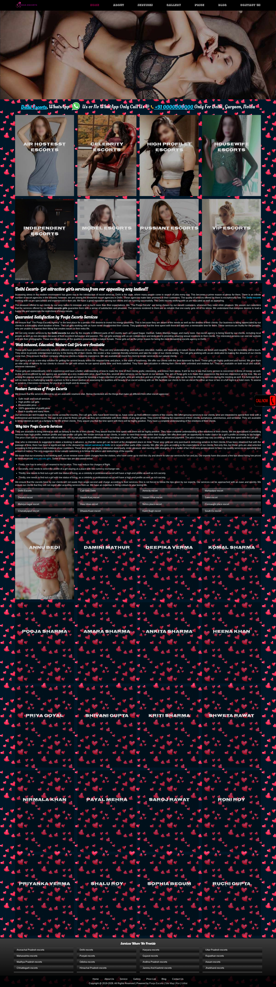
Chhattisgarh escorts (27, 968)
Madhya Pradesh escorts (29, 962)
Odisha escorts (87, 962)
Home (94, 5)
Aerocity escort (150, 490)
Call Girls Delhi (88, 490)
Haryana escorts (151, 950)
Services (145, 5)
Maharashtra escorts (27, 956)
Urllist (184, 983)
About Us (109, 979)
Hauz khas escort (89, 504)
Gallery (173, 5)
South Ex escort (213, 511)
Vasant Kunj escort (89, 497)
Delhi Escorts (34, 107)
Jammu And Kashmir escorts (157, 968)
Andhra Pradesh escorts (155, 962)
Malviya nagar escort (28, 504)
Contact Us (250, 5)
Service (124, 979)
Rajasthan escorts (214, 956)
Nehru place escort (152, 504)
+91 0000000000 (174, 107)
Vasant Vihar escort (152, 497)
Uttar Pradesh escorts (216, 950)
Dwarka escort (25, 497)
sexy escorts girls (42, 458)
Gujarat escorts (150, 956)
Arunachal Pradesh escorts (30, 950)
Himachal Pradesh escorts (93, 968)
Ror (178, 983)
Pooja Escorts (156, 983)
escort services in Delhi (97, 445)
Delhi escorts (254, 297)
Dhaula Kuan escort (90, 511)
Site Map (169, 983)
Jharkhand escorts (214, 968)
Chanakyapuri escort (28, 511)
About (118, 5)
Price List (151, 979)
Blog (222, 5)
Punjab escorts (87, 956)
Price (199, 5)
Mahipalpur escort (214, 490)
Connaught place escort (217, 504)
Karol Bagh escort (151, 511)
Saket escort (211, 497)
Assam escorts (212, 962)
